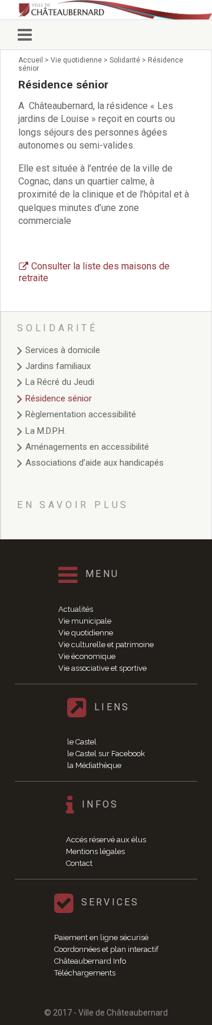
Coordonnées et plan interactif (106, 949)
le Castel (82, 741)
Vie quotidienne (85, 632)
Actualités (75, 609)
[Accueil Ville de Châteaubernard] (115, 9)
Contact (79, 863)
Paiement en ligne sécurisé (101, 937)
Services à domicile (62, 350)
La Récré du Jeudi (59, 382)
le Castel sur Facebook (106, 753)
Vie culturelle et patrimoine (106, 644)
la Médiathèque (94, 765)
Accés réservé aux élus (106, 839)
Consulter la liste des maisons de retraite (94, 272)
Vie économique (86, 656)
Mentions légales (95, 851)
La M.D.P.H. (45, 431)
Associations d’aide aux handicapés (94, 462)
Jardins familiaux (58, 366)
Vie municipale (84, 621)
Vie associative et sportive (102, 668)
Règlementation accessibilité (80, 414)
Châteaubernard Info (90, 961)
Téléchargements (84, 972)
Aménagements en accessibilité (87, 446)
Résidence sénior (58, 398)
